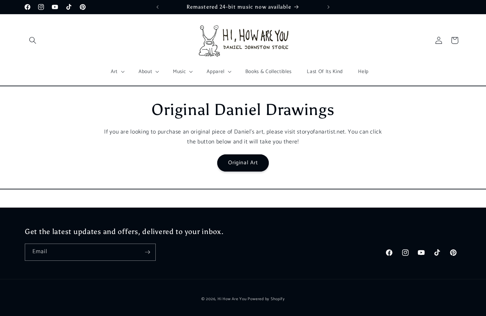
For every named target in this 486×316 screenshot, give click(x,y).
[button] (33, 40)
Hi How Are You (232, 299)
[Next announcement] (328, 7)
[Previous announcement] (157, 7)
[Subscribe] (147, 252)
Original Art (243, 162)
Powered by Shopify (266, 299)
